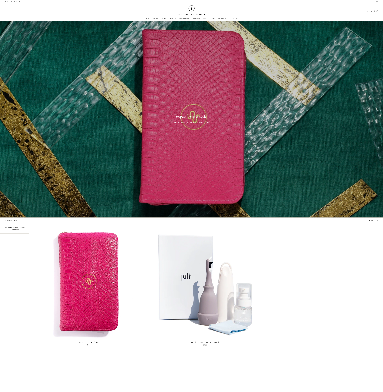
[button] (147, 18)
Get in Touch (8, 2)
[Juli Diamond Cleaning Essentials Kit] (205, 283)
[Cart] (377, 11)
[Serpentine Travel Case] (88, 283)
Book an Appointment (20, 2)
